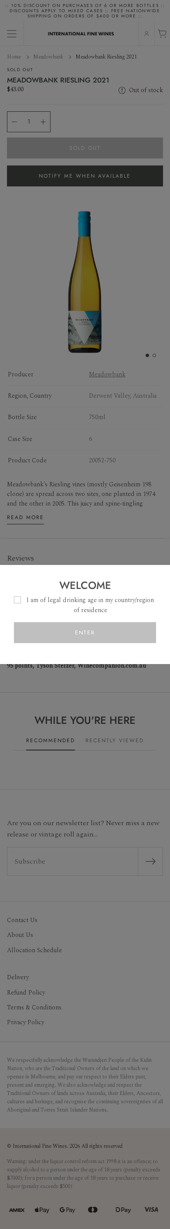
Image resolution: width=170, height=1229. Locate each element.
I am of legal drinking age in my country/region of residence (90, 605)
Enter (85, 633)
